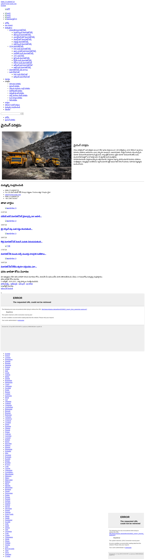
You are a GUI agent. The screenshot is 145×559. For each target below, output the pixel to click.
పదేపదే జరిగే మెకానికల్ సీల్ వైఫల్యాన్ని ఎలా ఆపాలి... (21, 216)
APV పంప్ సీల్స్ (19, 56)
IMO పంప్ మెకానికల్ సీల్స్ (22, 49)
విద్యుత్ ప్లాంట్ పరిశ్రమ (16, 93)
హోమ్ (7, 23)
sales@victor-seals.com (13, 195)
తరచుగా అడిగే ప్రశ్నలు (12, 105)
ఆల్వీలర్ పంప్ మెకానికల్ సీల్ (23, 65)
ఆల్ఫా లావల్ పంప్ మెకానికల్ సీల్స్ (25, 51)
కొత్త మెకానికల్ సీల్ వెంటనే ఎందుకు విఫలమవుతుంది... (21, 242)
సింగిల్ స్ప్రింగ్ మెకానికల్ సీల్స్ (23, 32)
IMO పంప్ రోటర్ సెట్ (20, 74)
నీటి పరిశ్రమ (13, 100)
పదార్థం (7, 79)
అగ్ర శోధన (29, 284)
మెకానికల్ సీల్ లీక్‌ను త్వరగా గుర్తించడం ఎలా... (19, 266)
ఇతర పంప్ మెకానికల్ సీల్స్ (22, 67)
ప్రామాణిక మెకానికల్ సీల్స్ (17, 30)
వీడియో (7, 109)
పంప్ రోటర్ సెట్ (14, 72)
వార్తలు (7, 102)
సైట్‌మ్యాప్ (14, 284)
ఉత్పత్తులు (8, 28)
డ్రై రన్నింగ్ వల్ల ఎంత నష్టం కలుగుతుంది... (16, 229)
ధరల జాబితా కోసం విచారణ (10, 279)
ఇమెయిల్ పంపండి (7, 288)
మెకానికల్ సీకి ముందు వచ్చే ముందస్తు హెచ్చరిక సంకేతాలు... (23, 254)
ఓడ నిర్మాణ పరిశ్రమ (15, 98)
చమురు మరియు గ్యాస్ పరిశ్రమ (19, 88)
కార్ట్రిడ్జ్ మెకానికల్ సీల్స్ (21, 42)
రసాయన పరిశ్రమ (15, 84)
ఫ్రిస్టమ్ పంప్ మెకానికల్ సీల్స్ (23, 60)
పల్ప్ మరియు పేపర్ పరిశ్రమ (18, 95)
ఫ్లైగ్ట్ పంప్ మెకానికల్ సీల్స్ (22, 58)
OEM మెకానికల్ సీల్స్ (16, 46)
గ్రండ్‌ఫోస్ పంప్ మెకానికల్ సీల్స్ (24, 53)
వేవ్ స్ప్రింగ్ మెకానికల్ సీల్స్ (22, 35)
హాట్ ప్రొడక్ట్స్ (5, 284)
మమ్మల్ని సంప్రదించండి (12, 107)
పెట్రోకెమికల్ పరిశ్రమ (15, 91)
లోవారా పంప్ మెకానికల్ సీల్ (23, 63)
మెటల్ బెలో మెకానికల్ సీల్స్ (23, 39)
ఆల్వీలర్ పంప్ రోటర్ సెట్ (22, 77)
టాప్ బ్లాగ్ (22, 284)
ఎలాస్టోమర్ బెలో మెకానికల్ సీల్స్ (24, 37)
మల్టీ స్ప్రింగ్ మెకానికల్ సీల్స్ (23, 44)
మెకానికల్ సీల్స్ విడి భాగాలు (18, 70)
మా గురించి (9, 25)
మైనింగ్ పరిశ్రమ (14, 86)
